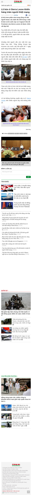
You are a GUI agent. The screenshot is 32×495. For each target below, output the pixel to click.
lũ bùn (24, 57)
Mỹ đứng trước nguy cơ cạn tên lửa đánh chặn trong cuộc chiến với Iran (21, 337)
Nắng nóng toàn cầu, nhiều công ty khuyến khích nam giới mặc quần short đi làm (15, 399)
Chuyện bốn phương (9, 376)
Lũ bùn (21, 133)
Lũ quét (25, 133)
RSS (29, 5)
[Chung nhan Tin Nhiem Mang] (9, 492)
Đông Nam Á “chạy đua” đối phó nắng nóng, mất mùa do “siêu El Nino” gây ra (20, 424)
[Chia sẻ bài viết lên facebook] (26, 15)
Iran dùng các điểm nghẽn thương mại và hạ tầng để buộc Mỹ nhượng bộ (20, 329)
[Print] (29, 15)
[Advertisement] (16, 273)
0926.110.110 (9, 491)
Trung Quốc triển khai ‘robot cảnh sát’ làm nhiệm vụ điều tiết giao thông (20, 416)
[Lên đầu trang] (28, 491)
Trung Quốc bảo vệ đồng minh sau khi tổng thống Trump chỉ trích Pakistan (22, 204)
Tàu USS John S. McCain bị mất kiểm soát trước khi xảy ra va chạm (22, 196)
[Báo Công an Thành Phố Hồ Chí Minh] (18, 1)
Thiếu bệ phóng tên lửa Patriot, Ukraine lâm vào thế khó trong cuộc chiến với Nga (21, 321)
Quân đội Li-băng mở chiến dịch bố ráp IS (14, 244)
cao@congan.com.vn (10, 486)
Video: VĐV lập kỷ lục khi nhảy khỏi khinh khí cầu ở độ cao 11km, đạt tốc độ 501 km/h (21, 408)
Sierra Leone (11, 133)
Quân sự (4, 290)
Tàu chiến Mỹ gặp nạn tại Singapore (12, 241)
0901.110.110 (16, 491)
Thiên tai (17, 133)
